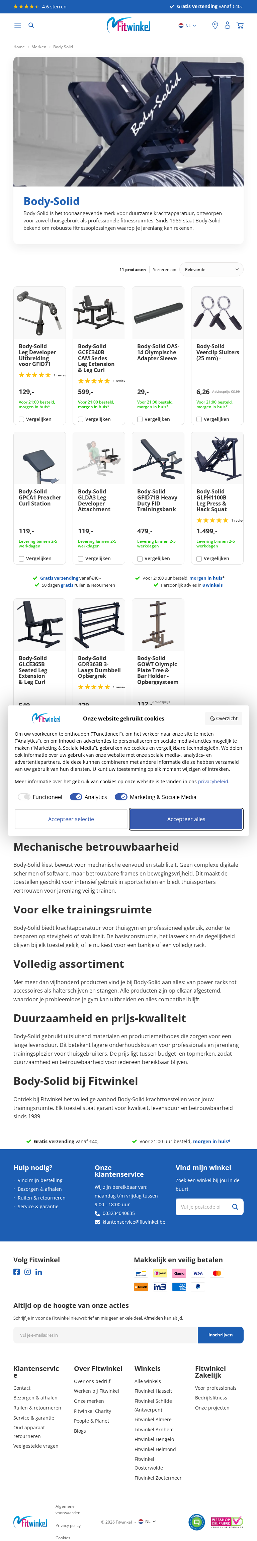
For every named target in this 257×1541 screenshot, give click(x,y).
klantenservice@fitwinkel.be (134, 1222)
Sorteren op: (164, 269)
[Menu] (17, 25)
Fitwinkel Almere (153, 1419)
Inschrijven (220, 1335)
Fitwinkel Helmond (155, 1449)
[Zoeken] (31, 25)
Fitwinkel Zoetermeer (158, 1478)
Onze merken (89, 1401)
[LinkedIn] (38, 1272)
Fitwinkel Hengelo (154, 1439)
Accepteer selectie (71, 819)
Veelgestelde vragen (36, 1446)
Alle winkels (148, 1381)
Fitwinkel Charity (92, 1411)
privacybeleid (213, 781)
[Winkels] (215, 25)
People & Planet (91, 1421)
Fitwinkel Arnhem (154, 1429)
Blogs (80, 1431)
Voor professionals (216, 1388)
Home (19, 47)
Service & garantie (38, 1206)
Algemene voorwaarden (68, 1509)
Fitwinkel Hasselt (153, 1391)
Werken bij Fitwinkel (96, 1391)
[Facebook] (16, 1272)
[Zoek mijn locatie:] (203, 25)
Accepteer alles (186, 819)
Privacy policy (68, 1525)
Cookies (63, 1538)
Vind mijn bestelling (40, 1180)
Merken (39, 47)
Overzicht (227, 718)
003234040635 (119, 1213)
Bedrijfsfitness (211, 1397)
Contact (21, 1388)
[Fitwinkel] (30, 1522)
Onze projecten (212, 1407)
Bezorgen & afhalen (40, 1189)
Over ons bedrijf (92, 1381)
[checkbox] (38, 797)
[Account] (227, 25)
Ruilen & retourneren (42, 1197)
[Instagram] (27, 1272)
